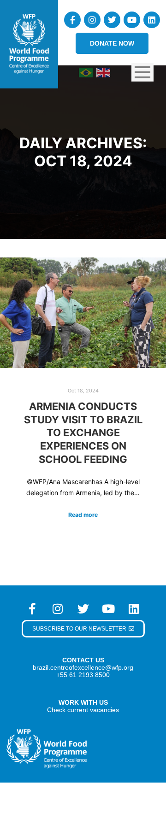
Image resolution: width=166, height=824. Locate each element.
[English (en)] (103, 71)
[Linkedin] (151, 20)
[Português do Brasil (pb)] (86, 71)
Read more (83, 514)
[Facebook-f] (72, 20)
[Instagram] (92, 20)
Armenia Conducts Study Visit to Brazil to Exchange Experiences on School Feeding (83, 432)
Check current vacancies (83, 709)
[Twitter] (112, 20)
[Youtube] (132, 20)
